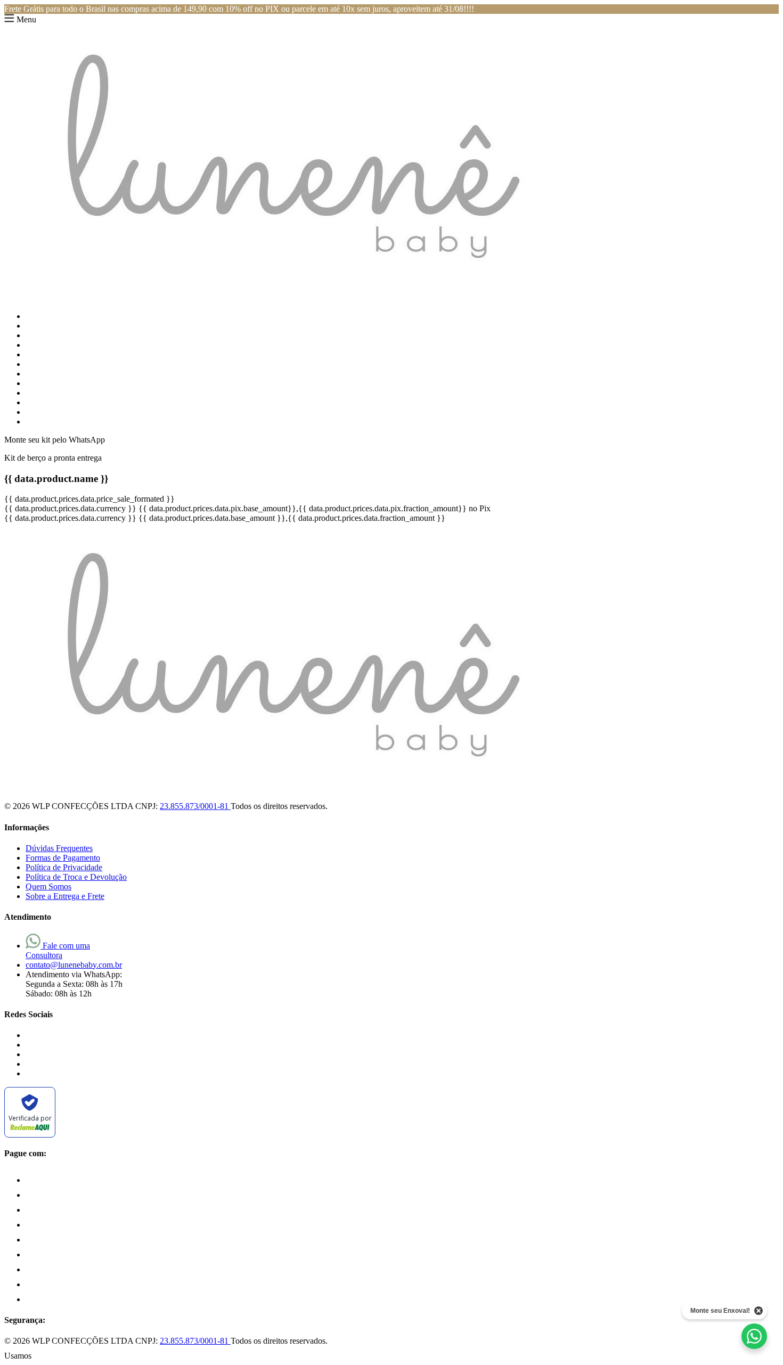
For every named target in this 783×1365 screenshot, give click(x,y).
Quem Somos (48, 886)
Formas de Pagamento (63, 857)
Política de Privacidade (64, 867)
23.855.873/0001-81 (195, 806)
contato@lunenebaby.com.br (74, 964)
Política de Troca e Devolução (76, 876)
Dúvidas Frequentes (59, 848)
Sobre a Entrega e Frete (65, 896)
